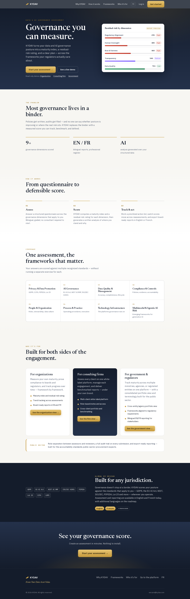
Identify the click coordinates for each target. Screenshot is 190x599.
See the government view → (140, 428)
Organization (45, 76)
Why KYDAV (80, 4)
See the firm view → (89, 419)
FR (133, 4)
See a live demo (67, 69)
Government (73, 76)
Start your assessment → (41, 69)
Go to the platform (149, 577)
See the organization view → (46, 412)
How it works (94, 4)
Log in (141, 4)
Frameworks (108, 4)
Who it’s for (123, 4)
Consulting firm (59, 76)
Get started (155, 4)
